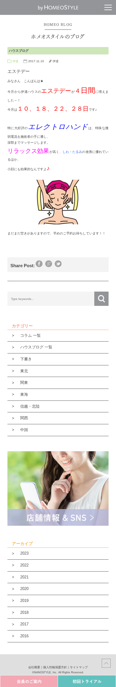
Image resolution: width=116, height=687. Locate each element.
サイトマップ (79, 667)
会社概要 (34, 667)
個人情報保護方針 (55, 667)
